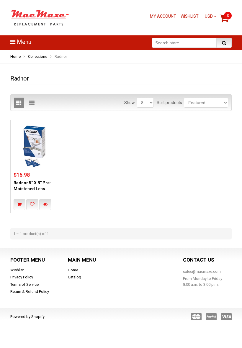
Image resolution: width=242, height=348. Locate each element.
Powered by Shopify (27, 316)
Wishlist (190, 16)
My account (163, 16)
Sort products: (170, 102)
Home (15, 56)
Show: (130, 102)
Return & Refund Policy (29, 291)
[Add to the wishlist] (32, 204)
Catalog (74, 277)
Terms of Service (24, 284)
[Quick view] (45, 204)
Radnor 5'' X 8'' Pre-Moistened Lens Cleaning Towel (32, 188)
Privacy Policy (21, 277)
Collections (37, 56)
